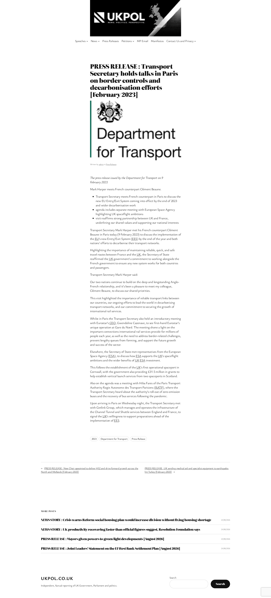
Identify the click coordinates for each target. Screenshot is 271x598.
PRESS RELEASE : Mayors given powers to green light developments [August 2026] (102, 539)
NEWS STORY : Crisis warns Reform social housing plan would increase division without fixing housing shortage (126, 520)
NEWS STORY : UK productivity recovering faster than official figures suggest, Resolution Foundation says (120, 529)
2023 (94, 438)
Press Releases (111, 164)
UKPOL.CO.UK (57, 578)
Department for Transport (114, 438)
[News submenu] (99, 41)
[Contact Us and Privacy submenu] (195, 41)
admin (101, 164)
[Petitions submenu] (133, 41)
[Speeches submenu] (87, 41)
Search (173, 577)
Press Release (138, 438)
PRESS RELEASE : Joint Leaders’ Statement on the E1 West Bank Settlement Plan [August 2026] (110, 548)
